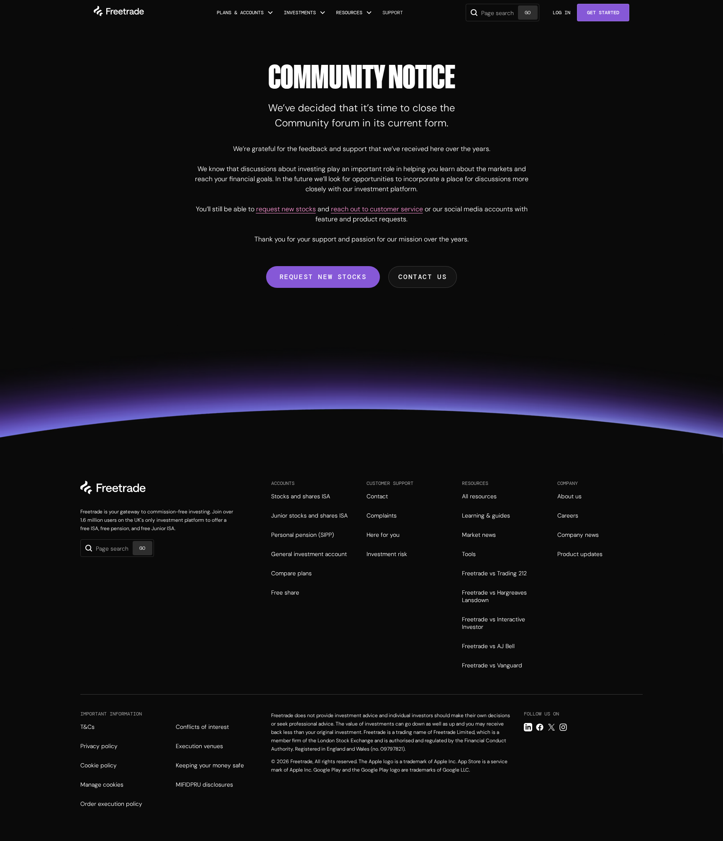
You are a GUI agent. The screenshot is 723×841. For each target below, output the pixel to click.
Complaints (382, 515)
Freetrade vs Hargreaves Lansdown (494, 596)
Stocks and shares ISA (300, 496)
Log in (561, 12)
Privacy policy (99, 746)
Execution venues (199, 746)
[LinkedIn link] (528, 727)
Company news (578, 534)
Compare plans (291, 573)
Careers (567, 515)
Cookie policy (98, 765)
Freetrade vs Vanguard (492, 665)
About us (569, 496)
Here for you (383, 534)
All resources (479, 496)
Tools (469, 554)
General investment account (309, 554)
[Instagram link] (563, 727)
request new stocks (286, 209)
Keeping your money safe (210, 765)
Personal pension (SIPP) (302, 534)
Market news (479, 534)
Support (392, 12)
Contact (377, 496)
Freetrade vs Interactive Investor (493, 623)
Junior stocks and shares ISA (309, 515)
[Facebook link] (540, 727)
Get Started (603, 12)
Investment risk (387, 554)
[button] (245, 12)
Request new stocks (323, 276)
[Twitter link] (551, 727)
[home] (119, 12)
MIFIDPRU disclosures (204, 784)
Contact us (422, 276)
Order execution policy (111, 804)
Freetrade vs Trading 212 (494, 573)
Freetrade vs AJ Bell (488, 646)
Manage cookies (101, 784)
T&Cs (87, 727)
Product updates (579, 554)
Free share (285, 592)
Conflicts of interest (202, 727)
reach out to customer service (377, 209)
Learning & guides (486, 515)
